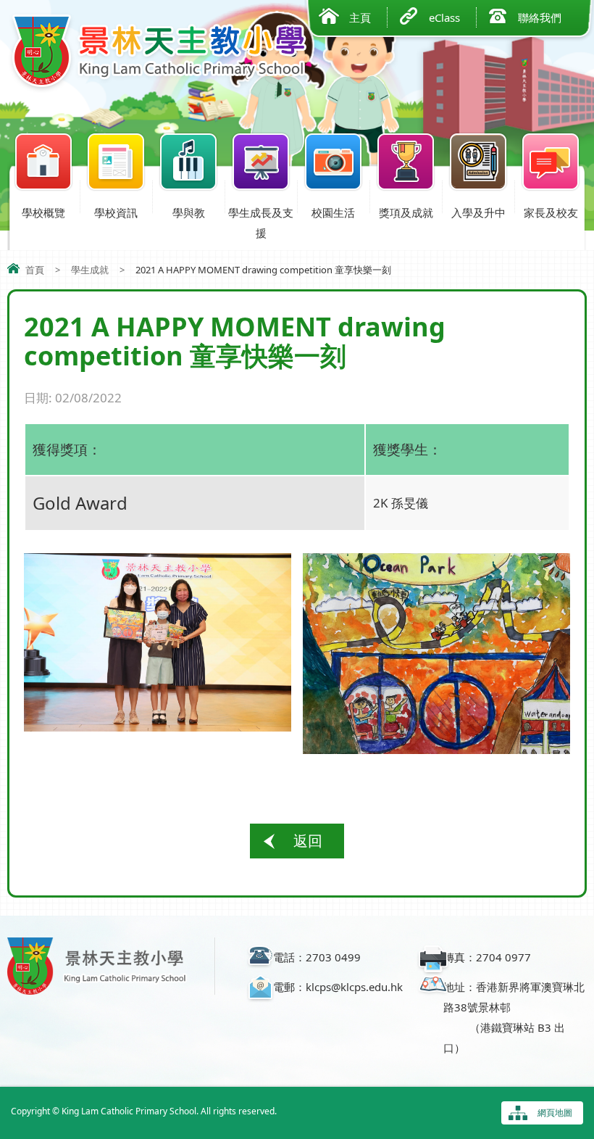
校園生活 (333, 212)
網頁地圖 (554, 1112)
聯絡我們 (539, 17)
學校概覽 (43, 212)
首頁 (34, 269)
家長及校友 (551, 212)
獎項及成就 (406, 212)
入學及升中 (478, 212)
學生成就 (90, 269)
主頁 (360, 17)
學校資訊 (116, 212)
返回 (307, 840)
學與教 (188, 212)
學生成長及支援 (260, 222)
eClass (444, 17)
